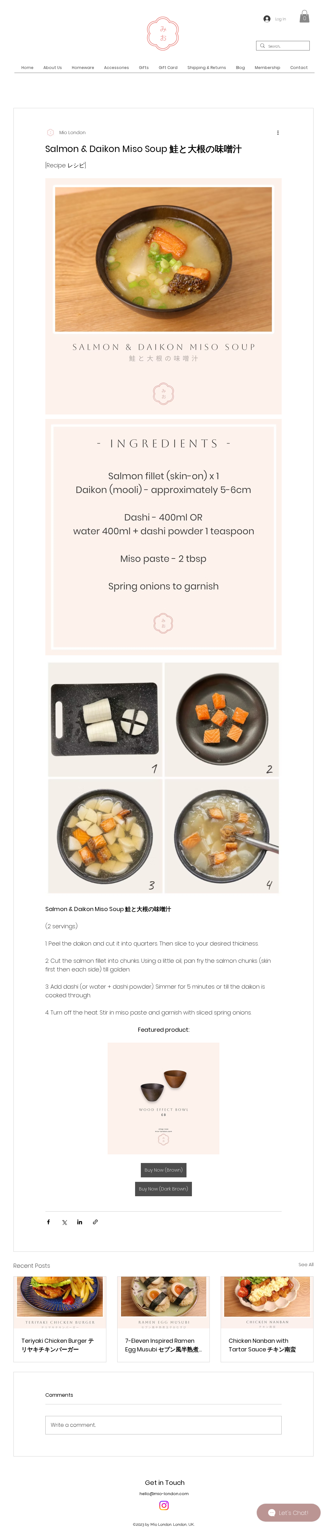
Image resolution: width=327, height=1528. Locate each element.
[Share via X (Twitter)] (64, 1222)
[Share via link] (95, 1222)
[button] (304, 16)
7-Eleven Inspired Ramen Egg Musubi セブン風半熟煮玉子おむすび (162, 1345)
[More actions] (278, 132)
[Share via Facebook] (48, 1222)
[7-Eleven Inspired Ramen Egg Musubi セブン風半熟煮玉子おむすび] (164, 1302)
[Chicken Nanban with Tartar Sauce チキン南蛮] (267, 1302)
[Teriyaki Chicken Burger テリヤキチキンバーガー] (60, 1302)
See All (306, 1264)
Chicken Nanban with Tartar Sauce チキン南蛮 (262, 1345)
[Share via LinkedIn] (80, 1222)
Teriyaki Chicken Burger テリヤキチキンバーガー (57, 1345)
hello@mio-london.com (164, 1493)
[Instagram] (164, 1505)
